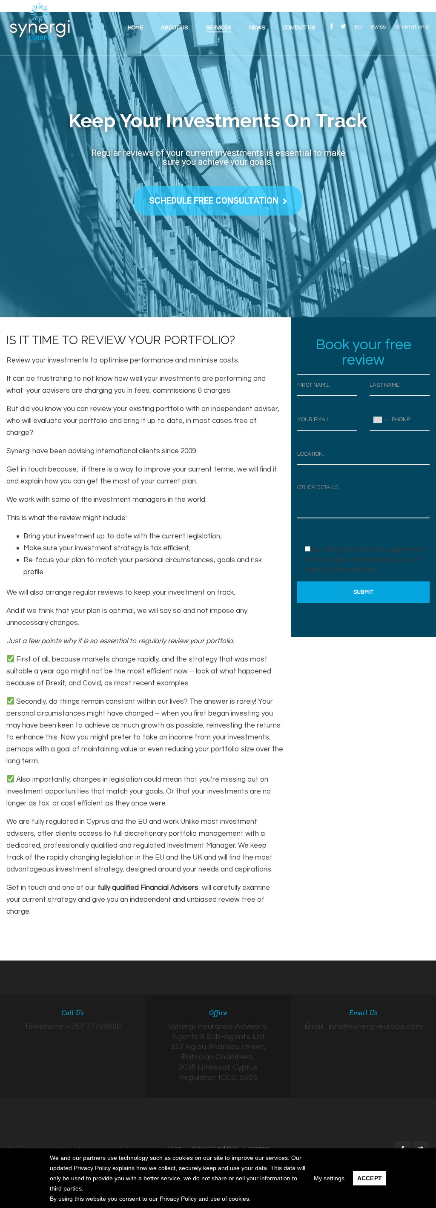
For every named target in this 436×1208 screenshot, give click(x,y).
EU (358, 27)
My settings (329, 1178)
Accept (369, 1178)
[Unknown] (380, 419)
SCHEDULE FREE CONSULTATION (213, 201)
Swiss (378, 27)
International (412, 27)
